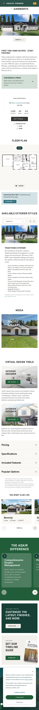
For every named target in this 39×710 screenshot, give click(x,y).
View (12, 339)
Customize (9, 201)
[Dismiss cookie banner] (32, 671)
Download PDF (21, 123)
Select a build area (17, 103)
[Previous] (4, 528)
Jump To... (18, 39)
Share (20, 128)
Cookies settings (19, 692)
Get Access (12, 382)
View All (19, 528)
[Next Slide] (36, 25)
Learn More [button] (12, 626)
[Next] (34, 592)
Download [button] (12, 657)
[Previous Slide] (3, 25)
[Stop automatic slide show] (2, 16)
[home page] (15, 3)
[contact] (34, 3)
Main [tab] (19, 148)
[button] (4, 3)
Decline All (19, 702)
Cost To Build (18, 119)
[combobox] (14, 221)
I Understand (19, 697)
